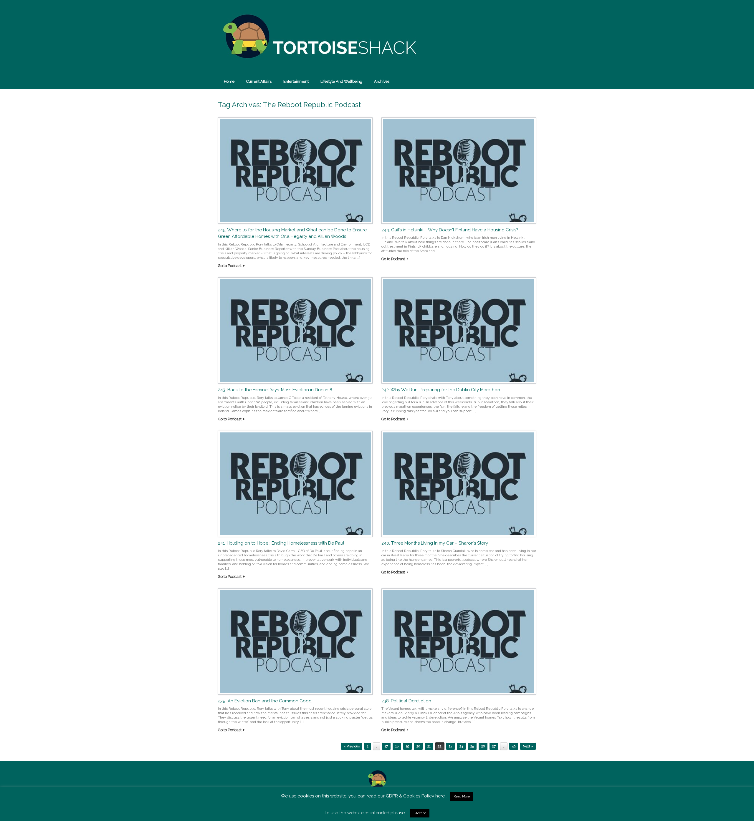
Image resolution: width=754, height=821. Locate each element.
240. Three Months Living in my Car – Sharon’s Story (434, 543)
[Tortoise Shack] (318, 36)
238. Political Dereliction (406, 701)
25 (472, 746)
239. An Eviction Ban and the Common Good (265, 701)
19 (407, 746)
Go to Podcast (230, 265)
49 (513, 746)
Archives (381, 81)
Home (229, 81)
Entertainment (296, 81)
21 (429, 746)
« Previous (352, 746)
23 (450, 746)
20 (418, 746)
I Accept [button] (420, 813)
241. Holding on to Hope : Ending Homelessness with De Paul (281, 543)
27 (494, 746)
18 (397, 746)
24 (461, 746)
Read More (462, 796)
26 (483, 746)
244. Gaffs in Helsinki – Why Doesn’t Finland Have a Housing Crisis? (449, 230)
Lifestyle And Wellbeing (341, 81)
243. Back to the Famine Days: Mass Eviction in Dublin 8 (275, 389)
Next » (528, 746)
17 (386, 746)
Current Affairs (259, 81)
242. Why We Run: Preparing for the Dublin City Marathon (440, 389)
